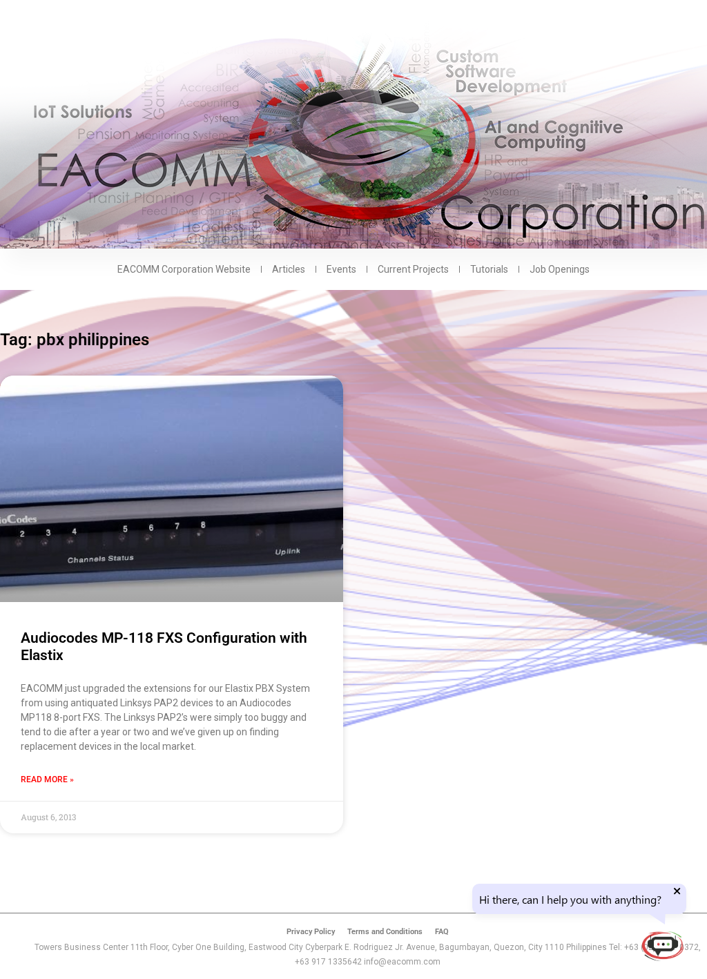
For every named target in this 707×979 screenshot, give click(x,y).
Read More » (47, 779)
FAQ (442, 931)
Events (341, 269)
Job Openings (560, 269)
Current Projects (413, 269)
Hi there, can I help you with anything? (570, 899)
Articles (288, 269)
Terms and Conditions (385, 931)
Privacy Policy (311, 931)
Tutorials (489, 269)
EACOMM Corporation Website (184, 269)
